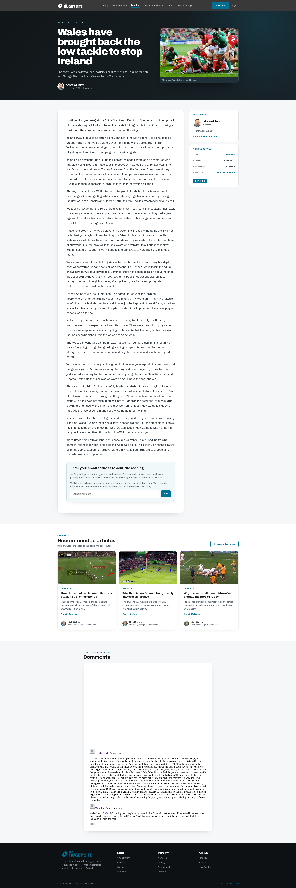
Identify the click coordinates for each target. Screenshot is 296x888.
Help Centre (205, 867)
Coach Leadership (153, 5)
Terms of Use (233, 883)
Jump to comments (225, 172)
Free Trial (220, 5)
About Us (163, 858)
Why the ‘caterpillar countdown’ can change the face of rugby (208, 594)
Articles (135, 5)
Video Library (120, 5)
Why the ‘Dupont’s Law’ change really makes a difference (147, 594)
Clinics (170, 5)
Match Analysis (186, 5)
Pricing (105, 5)
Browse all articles (224, 544)
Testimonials (164, 867)
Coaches (121, 872)
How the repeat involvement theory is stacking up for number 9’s (86, 594)
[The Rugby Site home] (70, 5)
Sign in (235, 5)
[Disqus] (148, 706)
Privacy (221, 883)
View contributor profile (205, 136)
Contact (162, 872)
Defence (78, 22)
